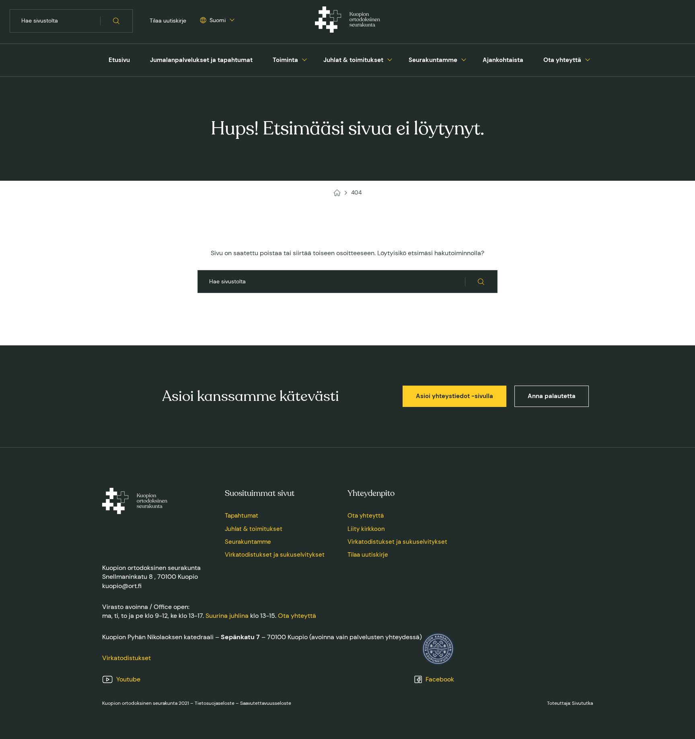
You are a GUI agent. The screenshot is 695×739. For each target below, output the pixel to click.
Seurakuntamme (433, 60)
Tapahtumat (241, 516)
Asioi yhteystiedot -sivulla (454, 396)
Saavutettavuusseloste (265, 703)
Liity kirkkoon (366, 529)
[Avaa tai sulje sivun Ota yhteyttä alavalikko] (587, 58)
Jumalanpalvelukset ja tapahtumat (201, 60)
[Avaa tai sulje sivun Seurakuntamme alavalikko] (463, 58)
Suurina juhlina (227, 615)
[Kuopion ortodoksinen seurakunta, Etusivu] (347, 20)
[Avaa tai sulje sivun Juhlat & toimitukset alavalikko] (389, 58)
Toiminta (285, 60)
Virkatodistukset (126, 658)
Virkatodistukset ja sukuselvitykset (275, 555)
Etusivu (119, 60)
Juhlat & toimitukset (353, 60)
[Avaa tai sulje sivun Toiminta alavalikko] (304, 58)
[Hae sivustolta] (116, 21)
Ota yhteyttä (562, 60)
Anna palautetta (552, 396)
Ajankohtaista (503, 60)
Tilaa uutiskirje (168, 20)
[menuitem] (119, 60)
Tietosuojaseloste (214, 703)
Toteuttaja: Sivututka (570, 703)
